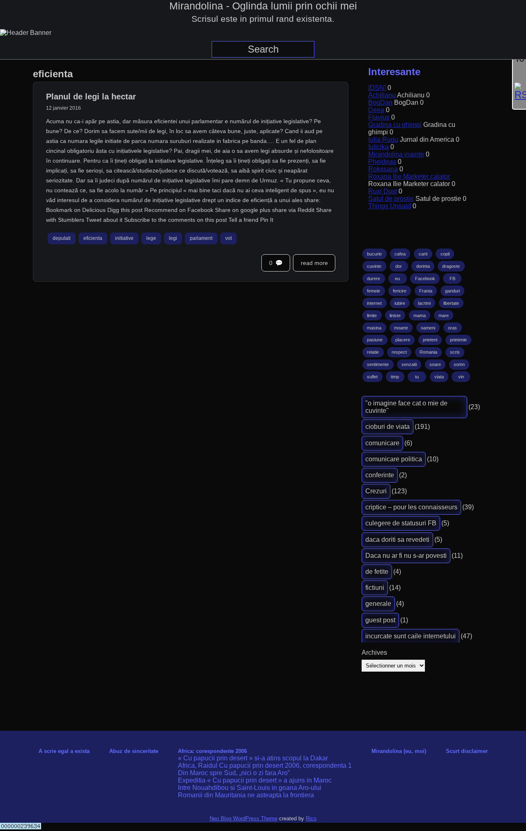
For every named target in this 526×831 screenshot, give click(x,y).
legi (173, 239)
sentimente (378, 364)
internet (374, 303)
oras (452, 327)
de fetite (376, 571)
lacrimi (424, 303)
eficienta (92, 239)
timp (395, 376)
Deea (376, 109)
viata (439, 376)
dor (398, 266)
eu (397, 278)
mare (443, 315)
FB (452, 278)
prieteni (430, 339)
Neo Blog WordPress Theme (243, 818)
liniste (395, 315)
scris (455, 352)
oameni (428, 327)
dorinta (423, 266)
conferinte (379, 475)
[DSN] (377, 87)
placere (402, 339)
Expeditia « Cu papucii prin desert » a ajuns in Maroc (255, 780)
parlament (201, 239)
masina (374, 327)
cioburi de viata (387, 426)
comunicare (382, 443)
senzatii (409, 364)
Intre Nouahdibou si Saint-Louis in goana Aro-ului (249, 787)
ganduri (452, 290)
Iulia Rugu (383, 139)
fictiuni (374, 587)
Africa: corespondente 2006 (212, 751)
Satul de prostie (391, 198)
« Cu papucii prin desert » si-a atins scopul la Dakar (253, 758)
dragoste (451, 266)
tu (417, 376)
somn (459, 364)
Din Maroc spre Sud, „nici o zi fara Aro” (234, 772)
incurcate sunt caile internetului (410, 636)
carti (423, 253)
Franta (425, 290)
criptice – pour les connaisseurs (411, 507)
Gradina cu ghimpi (395, 124)
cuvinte (374, 266)
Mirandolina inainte (396, 154)
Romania (428, 352)
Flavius (379, 117)
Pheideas (382, 161)
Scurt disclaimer (467, 751)
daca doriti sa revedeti (397, 539)
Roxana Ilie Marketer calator (409, 176)
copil (445, 253)
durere (373, 278)
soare (435, 364)
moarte (401, 327)
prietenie (458, 339)
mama (419, 315)
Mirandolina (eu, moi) (398, 751)
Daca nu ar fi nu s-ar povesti (406, 555)
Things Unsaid (389, 206)
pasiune (375, 339)
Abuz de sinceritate (133, 751)
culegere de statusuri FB (400, 523)
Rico (311, 818)
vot (228, 239)
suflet (372, 376)
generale (378, 603)
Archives (374, 652)
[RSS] (519, 92)
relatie (373, 352)
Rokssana (383, 169)
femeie (373, 290)
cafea (400, 253)
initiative (124, 239)
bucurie (374, 253)
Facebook (425, 278)
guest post (380, 620)
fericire (399, 290)
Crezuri (376, 491)
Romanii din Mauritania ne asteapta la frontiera (246, 795)
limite (372, 315)
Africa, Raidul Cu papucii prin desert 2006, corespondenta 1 (265, 765)
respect (399, 352)
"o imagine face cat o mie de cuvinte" (406, 407)
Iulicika (378, 146)
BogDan (380, 102)
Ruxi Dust (382, 191)
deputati (62, 239)
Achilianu (382, 95)
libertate (451, 303)
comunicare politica (393, 459)
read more (314, 263)
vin (461, 376)
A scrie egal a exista (64, 751)
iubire (399, 303)
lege (151, 239)
